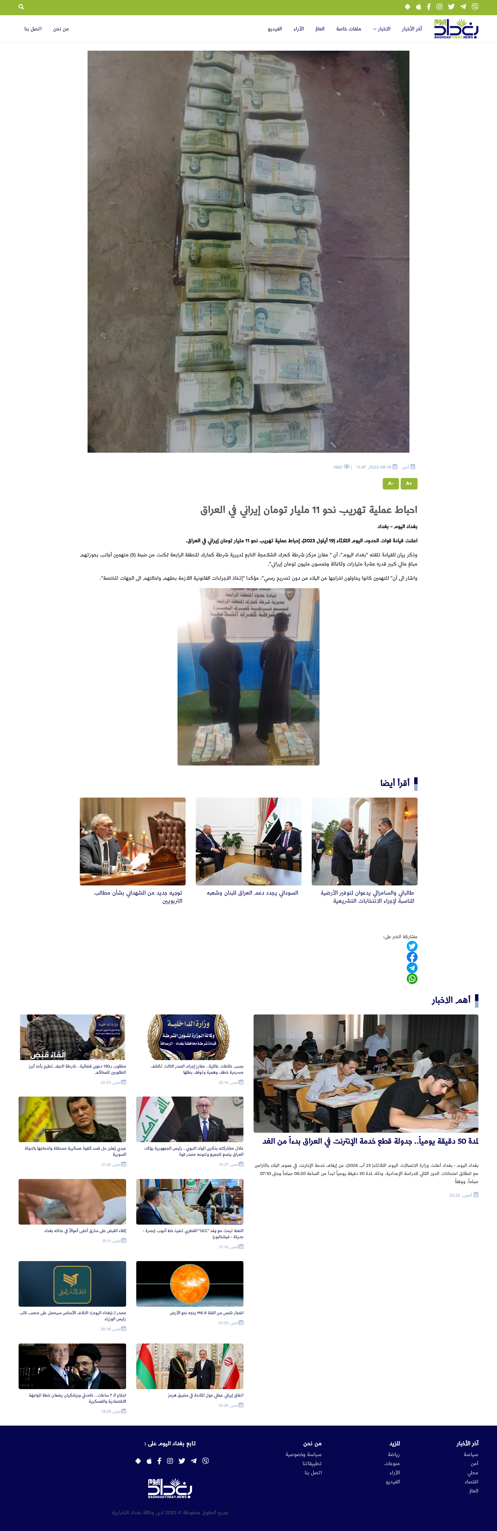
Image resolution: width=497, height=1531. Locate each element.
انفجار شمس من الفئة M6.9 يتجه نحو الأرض (206, 1312)
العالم (320, 29)
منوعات (392, 1464)
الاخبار (383, 29)
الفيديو (275, 29)
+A (409, 483)
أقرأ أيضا (395, 783)
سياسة (471, 1455)
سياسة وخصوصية (303, 1455)
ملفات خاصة (348, 29)
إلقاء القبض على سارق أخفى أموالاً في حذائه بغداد (85, 1230)
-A (391, 483)
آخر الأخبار (412, 29)
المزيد (394, 1443)
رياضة (394, 1455)
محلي (472, 1473)
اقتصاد (471, 1482)
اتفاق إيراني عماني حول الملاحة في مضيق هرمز (205, 1395)
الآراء (298, 29)
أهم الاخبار (451, 1000)
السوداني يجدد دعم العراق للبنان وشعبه (252, 892)
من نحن (61, 29)
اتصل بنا (33, 29)
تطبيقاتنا (312, 1464)
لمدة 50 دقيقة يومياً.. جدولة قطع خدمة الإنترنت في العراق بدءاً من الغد (370, 1141)
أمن (474, 1464)
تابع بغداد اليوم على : (170, 1443)
